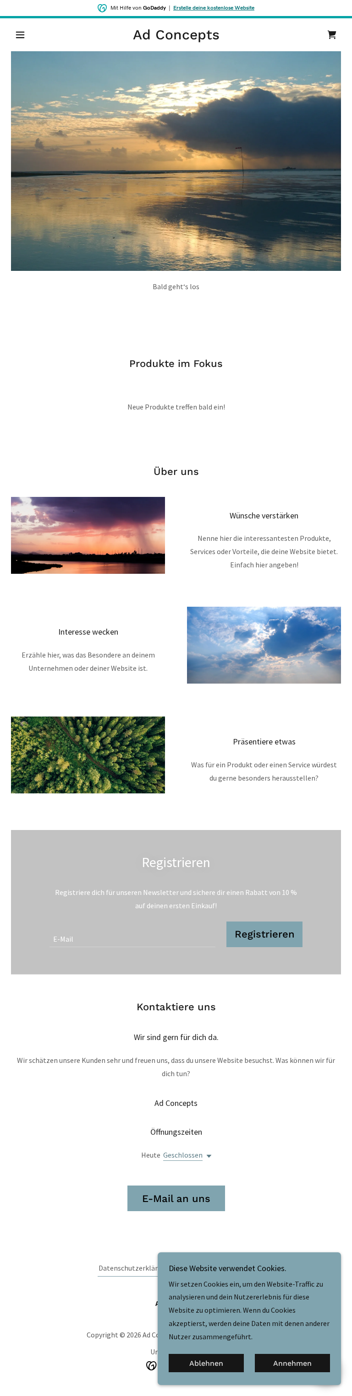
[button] (35, 35)
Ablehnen (206, 1363)
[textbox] (132, 934)
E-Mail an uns (176, 1198)
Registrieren (265, 934)
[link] (176, 36)
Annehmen (292, 1363)
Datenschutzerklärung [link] (134, 1267)
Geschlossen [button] (183, 1154)
